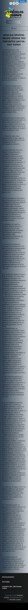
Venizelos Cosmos (15, 600)
